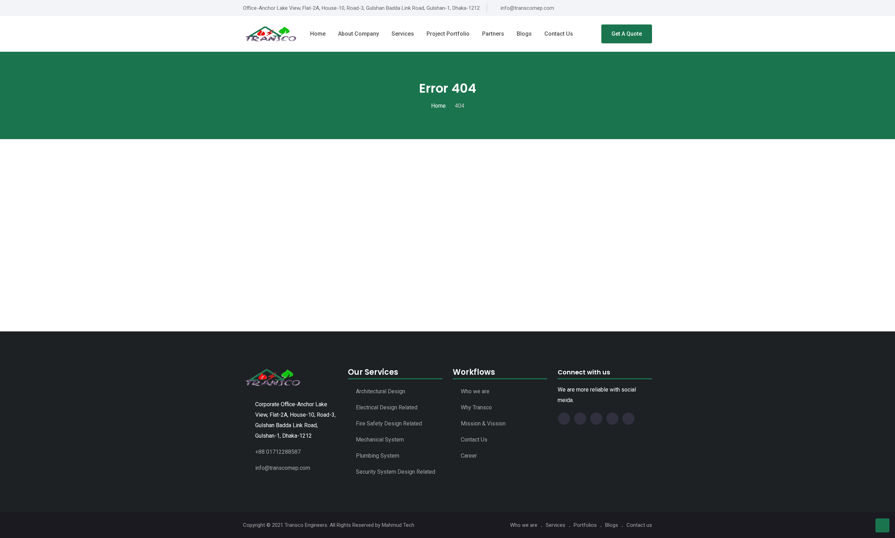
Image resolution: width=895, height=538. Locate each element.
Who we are (475, 391)
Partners (493, 33)
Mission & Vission (483, 423)
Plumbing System (377, 455)
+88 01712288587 (278, 452)
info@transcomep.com (282, 468)
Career (469, 455)
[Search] (591, 34)
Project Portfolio (448, 33)
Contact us (558, 33)
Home (317, 33)
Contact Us (474, 439)
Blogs (524, 33)
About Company (358, 33)
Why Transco (476, 407)
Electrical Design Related (386, 407)
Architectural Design (380, 391)
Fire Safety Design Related (389, 423)
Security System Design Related (395, 471)
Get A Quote (626, 33)
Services (403, 33)
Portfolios (585, 525)
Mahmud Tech (398, 525)
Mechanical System (380, 439)
